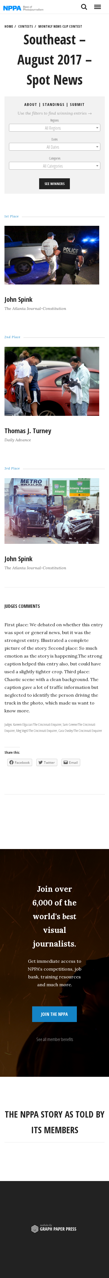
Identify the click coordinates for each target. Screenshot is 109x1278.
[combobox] (54, 128)
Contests (25, 26)
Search (84, 5)
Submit (77, 104)
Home (8, 26)
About (30, 104)
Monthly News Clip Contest (60, 26)
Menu (97, 5)
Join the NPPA (54, 1014)
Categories (54, 158)
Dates (54, 139)
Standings (53, 104)
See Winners (54, 183)
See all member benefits (54, 1039)
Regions (54, 119)
